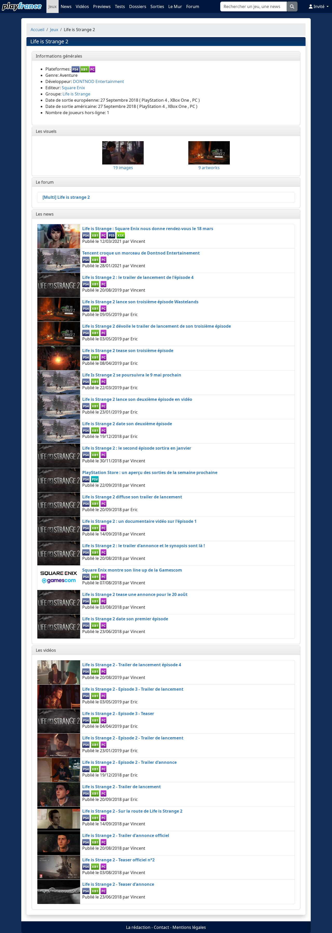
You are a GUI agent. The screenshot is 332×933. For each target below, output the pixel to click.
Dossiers (137, 6)
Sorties (157, 6)
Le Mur (175, 6)
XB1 (84, 69)
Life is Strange (76, 94)
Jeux (53, 6)
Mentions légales (189, 927)
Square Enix (73, 88)
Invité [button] (319, 6)
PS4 (75, 69)
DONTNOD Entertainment (98, 81)
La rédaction (138, 927)
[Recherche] (292, 6)
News (66, 6)
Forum (192, 6)
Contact (161, 927)
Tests (120, 6)
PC (92, 69)
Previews (102, 6)
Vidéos (82, 6)
